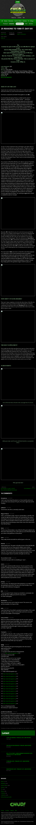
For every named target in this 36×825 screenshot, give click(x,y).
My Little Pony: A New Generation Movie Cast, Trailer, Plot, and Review (19, 754)
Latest (5, 733)
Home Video (18, 21)
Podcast (5, 24)
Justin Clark (3, 34)
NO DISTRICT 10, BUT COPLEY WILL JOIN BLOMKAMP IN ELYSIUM (9, 489)
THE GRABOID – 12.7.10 (29, 488)
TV (28, 21)
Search (12, 810)
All (2, 21)
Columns (11, 24)
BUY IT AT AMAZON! (6, 77)
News (5, 21)
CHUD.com (18, 804)
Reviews (10, 21)
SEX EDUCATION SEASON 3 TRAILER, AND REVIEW (18, 745)
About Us (13, 17)
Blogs (32, 21)
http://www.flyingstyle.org (11, 653)
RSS (24, 17)
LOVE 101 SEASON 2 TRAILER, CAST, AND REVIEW (18, 737)
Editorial (3, 38)
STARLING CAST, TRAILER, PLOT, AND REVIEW (17, 761)
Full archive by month (6, 797)
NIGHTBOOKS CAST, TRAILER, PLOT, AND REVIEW (18, 769)
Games (25, 21)
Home (2, 810)
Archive (19, 17)
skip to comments (21, 34)
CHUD (17, 2)
